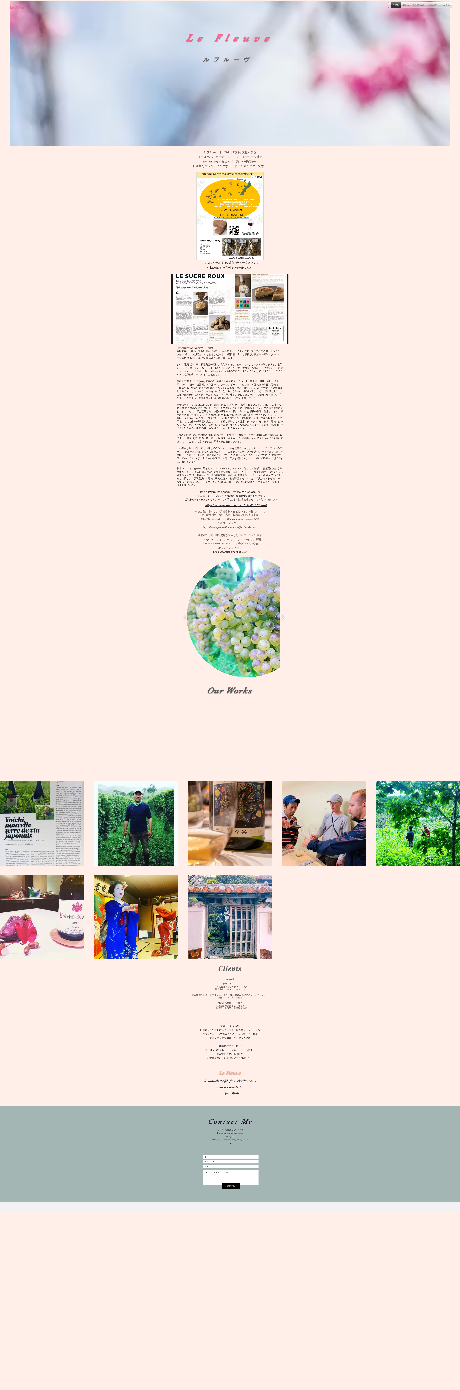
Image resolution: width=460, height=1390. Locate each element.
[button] (247, 617)
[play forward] (282, 617)
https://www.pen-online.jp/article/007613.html (236, 505)
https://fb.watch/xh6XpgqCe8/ (230, 551)
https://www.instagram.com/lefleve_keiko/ (230, 1139)
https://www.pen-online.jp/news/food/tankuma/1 (230, 527)
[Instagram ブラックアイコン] (230, 1144)
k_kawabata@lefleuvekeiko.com (230, 267)
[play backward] (184, 617)
